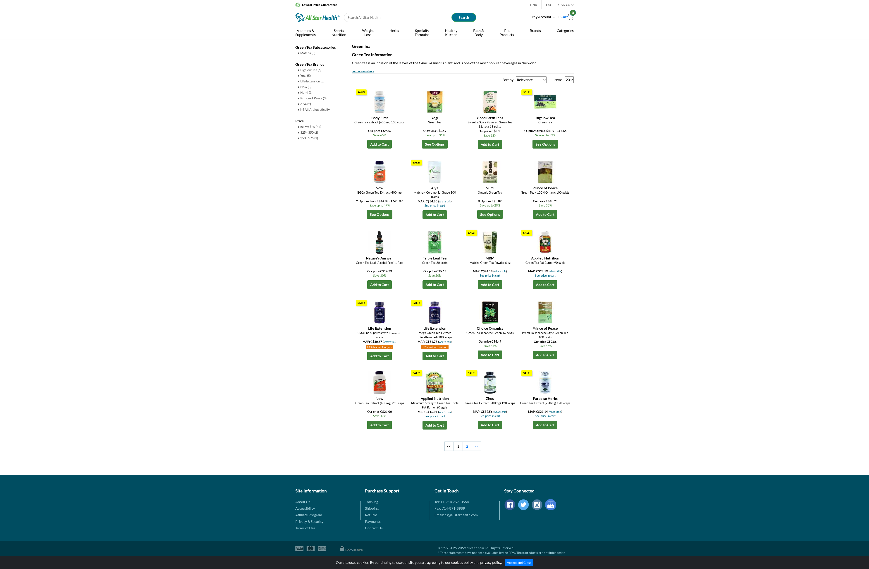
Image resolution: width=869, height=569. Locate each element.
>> (476, 446)
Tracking (371, 501)
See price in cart (435, 205)
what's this (445, 201)
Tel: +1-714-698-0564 (451, 501)
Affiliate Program (308, 515)
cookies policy (462, 562)
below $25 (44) (310, 127)
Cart (567, 16)
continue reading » (363, 71)
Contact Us (374, 528)
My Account (541, 16)
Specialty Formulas (422, 32)
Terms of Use (305, 528)
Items (558, 79)
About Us (302, 501)
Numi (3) (306, 92)
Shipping (372, 508)
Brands (535, 30)
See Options (435, 144)
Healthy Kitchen (451, 32)
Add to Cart (379, 144)
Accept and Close (519, 562)
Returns (371, 515)
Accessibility (305, 508)
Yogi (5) (305, 75)
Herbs (394, 30)
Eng (548, 5)
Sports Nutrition (339, 32)
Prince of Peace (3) (313, 98)
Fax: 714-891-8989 (449, 508)
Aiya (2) (305, 104)
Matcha (307, 53)
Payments (373, 521)
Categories (565, 30)
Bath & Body (478, 32)
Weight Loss (368, 32)
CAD (564, 5)
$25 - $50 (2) (309, 132)
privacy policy (490, 562)
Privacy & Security (309, 521)
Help (533, 5)
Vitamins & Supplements (305, 32)
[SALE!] (379, 101)
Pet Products (507, 32)
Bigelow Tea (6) (310, 70)
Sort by (507, 79)
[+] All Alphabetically (315, 109)
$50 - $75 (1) (309, 138)
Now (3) (305, 87)
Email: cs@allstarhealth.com (456, 515)
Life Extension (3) (312, 81)
